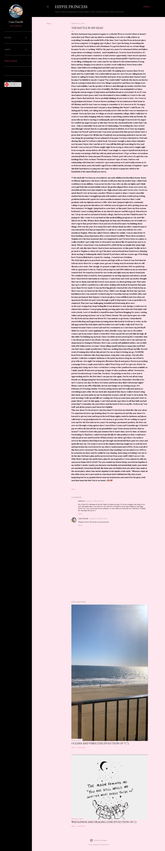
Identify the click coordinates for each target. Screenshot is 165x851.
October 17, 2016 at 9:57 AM (94, 501)
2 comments (81, 826)
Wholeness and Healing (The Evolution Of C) (103, 822)
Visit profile (16, 26)
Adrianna (81, 501)
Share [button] (49, 24)
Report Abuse (10, 61)
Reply (80, 514)
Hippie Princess (71, 6)
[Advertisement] (109, 579)
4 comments (81, 747)
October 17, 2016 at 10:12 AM (98, 518)
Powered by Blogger (100, 840)
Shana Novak (104, 844)
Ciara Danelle (83, 519)
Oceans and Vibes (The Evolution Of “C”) (100, 743)
